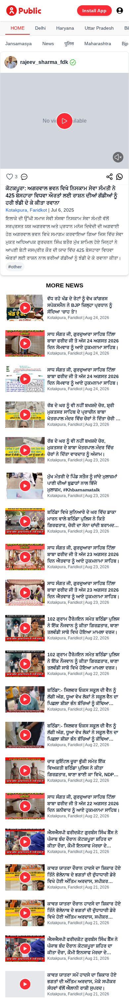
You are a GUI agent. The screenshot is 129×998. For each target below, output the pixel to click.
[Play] (64, 121)
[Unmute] (118, 157)
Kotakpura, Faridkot (26, 210)
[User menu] (120, 11)
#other (15, 266)
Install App (94, 10)
